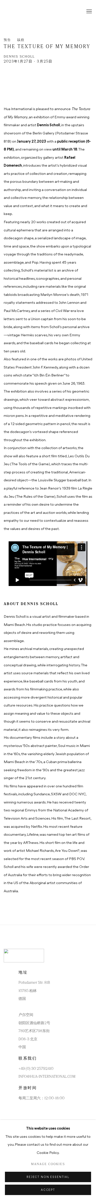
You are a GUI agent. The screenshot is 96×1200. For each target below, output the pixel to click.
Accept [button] (48, 1190)
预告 (7, 40)
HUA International (23, 11)
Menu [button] (88, 11)
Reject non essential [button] (48, 1177)
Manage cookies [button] (48, 1164)
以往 (21, 40)
